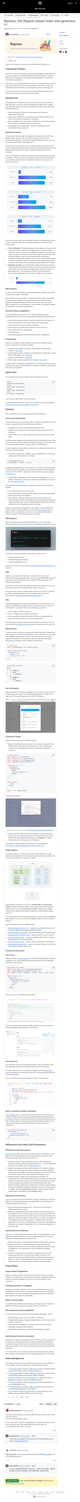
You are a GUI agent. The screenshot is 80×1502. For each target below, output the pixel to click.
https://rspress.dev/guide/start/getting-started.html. (22, 404)
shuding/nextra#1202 (21, 1441)
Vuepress (14, 1373)
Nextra (8, 1199)
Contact (52, 1492)
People (66, 15)
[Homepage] (40, 3)
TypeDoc (29, 937)
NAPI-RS (14, 1387)
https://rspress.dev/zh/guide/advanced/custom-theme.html (25, 845)
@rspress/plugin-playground (17, 944)
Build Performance (35, 1165)
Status (34, 1492)
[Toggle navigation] (3, 3)
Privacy (22, 1492)
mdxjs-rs (14, 1382)
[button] (54, 34)
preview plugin (23, 958)
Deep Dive (34, 28)
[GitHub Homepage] (34, 1497)
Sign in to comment (18, 1483)
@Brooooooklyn (35, 1387)
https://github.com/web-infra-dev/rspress (29, 57)
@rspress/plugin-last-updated (18, 932)
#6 (15, 60)
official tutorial (22, 624)
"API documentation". (17, 481)
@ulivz (43, 1373)
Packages (56, 15)
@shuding (32, 1378)
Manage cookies (60, 1492)
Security (28, 1492)
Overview (10, 15)
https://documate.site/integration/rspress (40, 830)
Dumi (10, 1391)
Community (40, 1492)
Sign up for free (12, 1481)
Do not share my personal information (40, 1494)
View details (18, 350)
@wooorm (33, 1382)
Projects (45, 15)
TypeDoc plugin (46, 510)
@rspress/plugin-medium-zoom (18, 928)
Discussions (34, 15)
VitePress (9, 1234)
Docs (46, 1492)
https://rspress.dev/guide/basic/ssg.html (29, 595)
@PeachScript (24, 1391)
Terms (17, 1492)
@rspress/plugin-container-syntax (19, 935)
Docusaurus (9, 1154)
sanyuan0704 (14, 1436)
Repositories (22, 15)
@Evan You (33, 1369)
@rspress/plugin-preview (16, 942)
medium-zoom (34, 928)
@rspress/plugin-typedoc (16, 937)
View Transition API (12, 1115)
